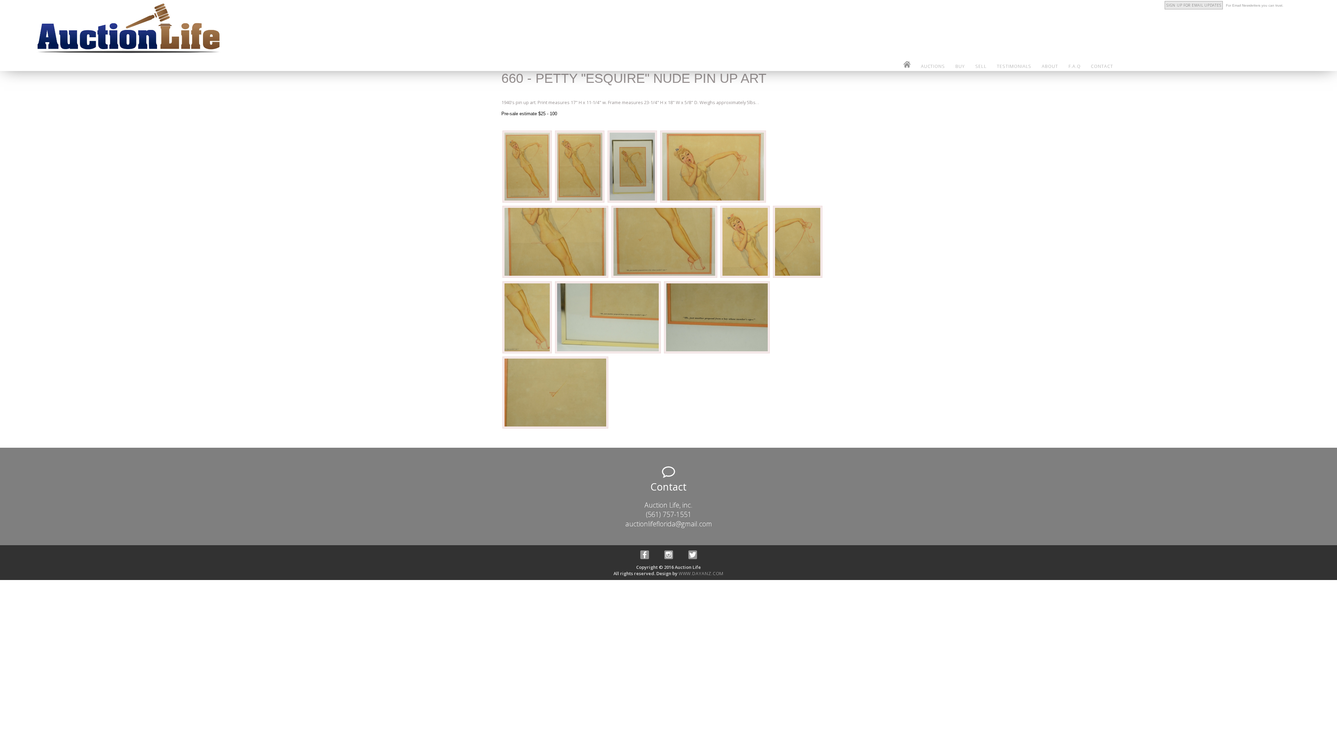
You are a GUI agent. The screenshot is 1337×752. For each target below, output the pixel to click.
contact (1102, 66)
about (1050, 66)
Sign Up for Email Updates (1193, 5)
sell (981, 66)
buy (960, 66)
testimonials (1014, 66)
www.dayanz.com (701, 573)
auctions (933, 66)
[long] (527, 202)
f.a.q (1075, 66)
